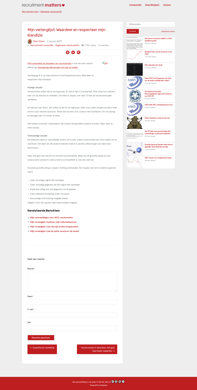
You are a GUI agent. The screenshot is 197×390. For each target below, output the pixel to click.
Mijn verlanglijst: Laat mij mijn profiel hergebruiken (54, 227)
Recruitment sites (30, 12)
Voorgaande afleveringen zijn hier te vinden (58, 67)
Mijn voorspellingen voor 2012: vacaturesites (51, 217)
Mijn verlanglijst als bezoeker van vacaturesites (49, 63)
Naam (30, 296)
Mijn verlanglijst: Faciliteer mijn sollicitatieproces (53, 222)
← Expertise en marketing (42, 348)
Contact (167, 4)
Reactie (31, 269)
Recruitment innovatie (42, 45)
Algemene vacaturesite (51, 12)
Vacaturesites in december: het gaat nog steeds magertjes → (98, 349)
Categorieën (135, 4)
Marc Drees (38, 41)
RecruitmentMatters (80, 382)
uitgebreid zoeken (168, 31)
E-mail (30, 309)
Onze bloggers (152, 4)
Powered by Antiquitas (98, 385)
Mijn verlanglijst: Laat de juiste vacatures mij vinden (54, 231)
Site (29, 322)
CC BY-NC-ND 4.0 (103, 382)
